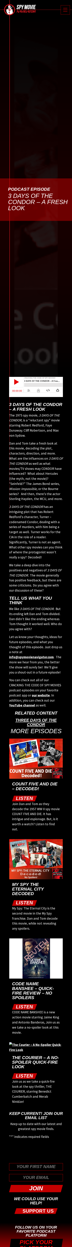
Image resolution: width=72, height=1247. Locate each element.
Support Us (37, 1211)
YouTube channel (22, 705)
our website (41, 695)
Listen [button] (24, 798)
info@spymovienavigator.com (31, 657)
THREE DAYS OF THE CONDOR (36, 722)
